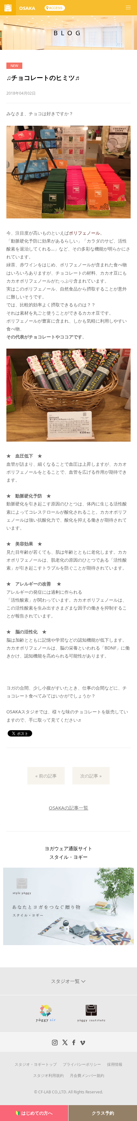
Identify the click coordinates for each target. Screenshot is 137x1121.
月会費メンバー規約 (87, 1075)
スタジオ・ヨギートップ (36, 1064)
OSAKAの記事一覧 (68, 807)
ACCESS (55, 8)
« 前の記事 (46, 776)
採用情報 (114, 1064)
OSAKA (27, 8)
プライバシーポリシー (82, 1064)
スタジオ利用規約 (48, 1075)
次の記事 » (91, 776)
